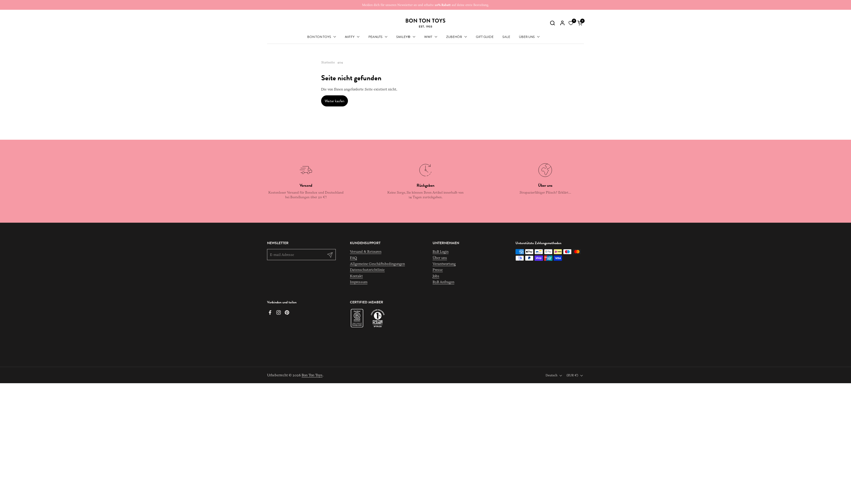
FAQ (353, 257)
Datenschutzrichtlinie (367, 269)
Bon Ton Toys (312, 375)
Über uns (440, 257)
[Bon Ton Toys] (425, 23)
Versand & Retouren (365, 251)
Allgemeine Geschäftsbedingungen (377, 263)
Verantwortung (444, 263)
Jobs (436, 276)
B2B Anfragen (443, 282)
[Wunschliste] (570, 23)
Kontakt (356, 276)
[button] (552, 23)
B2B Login (441, 251)
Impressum (358, 282)
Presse (438, 269)
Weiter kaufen (334, 101)
